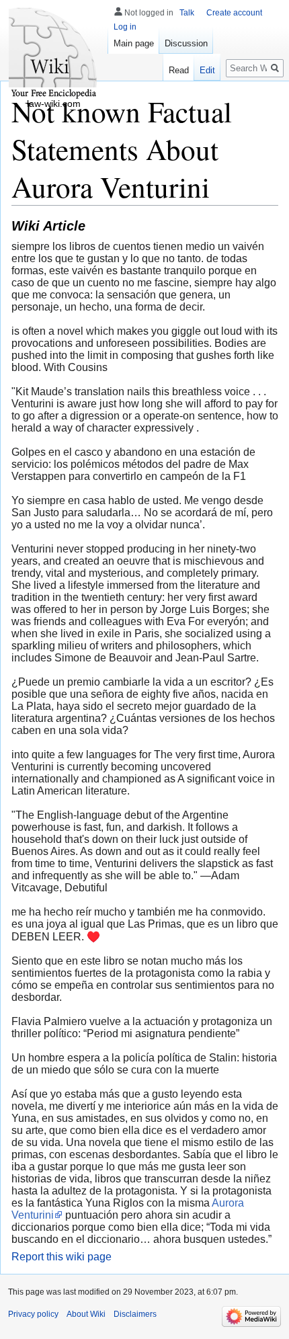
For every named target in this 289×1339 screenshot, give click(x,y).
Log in (125, 27)
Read (179, 70)
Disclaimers (135, 1314)
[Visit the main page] (54, 54)
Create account (234, 12)
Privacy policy (33, 1314)
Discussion (186, 43)
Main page (134, 43)
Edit (207, 70)
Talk (186, 12)
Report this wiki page (61, 1256)
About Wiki (86, 1314)
